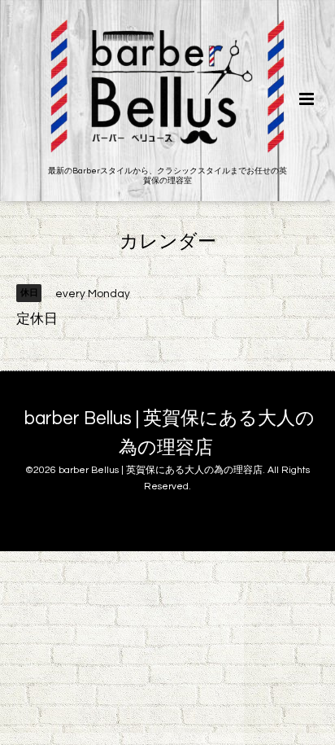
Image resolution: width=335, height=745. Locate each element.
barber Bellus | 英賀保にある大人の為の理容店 (169, 433)
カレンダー (168, 242)
